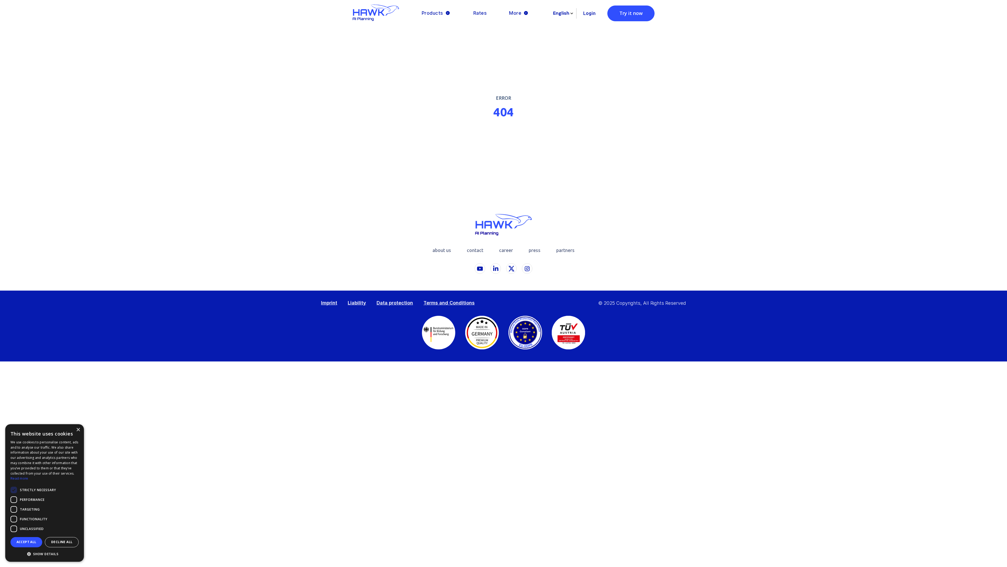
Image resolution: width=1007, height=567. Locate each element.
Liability (357, 303)
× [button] (78, 430)
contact (475, 250)
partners (565, 250)
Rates (480, 13)
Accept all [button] (26, 542)
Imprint (329, 303)
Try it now (631, 13)
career (506, 250)
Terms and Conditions (449, 303)
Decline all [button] (61, 542)
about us (441, 250)
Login (589, 13)
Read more (19, 478)
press (534, 250)
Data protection (395, 303)
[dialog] (44, 493)
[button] (436, 13)
